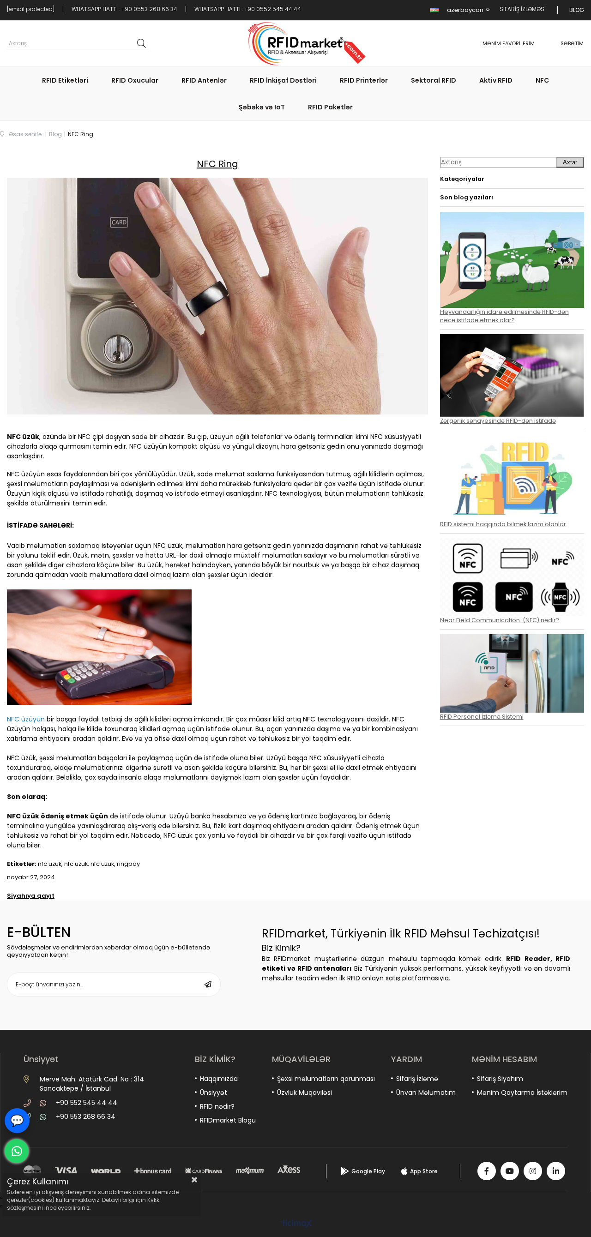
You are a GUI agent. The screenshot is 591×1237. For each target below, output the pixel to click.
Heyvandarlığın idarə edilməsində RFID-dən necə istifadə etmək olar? (504, 316)
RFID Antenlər (204, 80)
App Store (424, 1171)
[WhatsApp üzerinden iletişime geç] (17, 1151)
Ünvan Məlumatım (426, 1092)
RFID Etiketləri (65, 80)
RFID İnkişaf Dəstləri (283, 80)
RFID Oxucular (134, 80)
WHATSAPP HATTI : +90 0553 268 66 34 (124, 9)
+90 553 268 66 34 (85, 1116)
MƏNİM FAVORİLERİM (508, 43)
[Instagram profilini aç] (533, 1171)
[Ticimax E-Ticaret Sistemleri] (295, 1224)
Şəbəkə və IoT (262, 107)
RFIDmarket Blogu (228, 1120)
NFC (542, 80)
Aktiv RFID (496, 80)
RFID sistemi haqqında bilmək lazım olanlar (503, 524)
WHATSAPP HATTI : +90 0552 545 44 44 (247, 9)
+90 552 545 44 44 (86, 1103)
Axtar (570, 162)
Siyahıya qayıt (30, 895)
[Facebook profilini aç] (486, 1171)
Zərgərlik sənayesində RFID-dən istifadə (498, 421)
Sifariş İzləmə (417, 1079)
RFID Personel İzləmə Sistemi (482, 717)
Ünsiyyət (213, 1092)
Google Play (368, 1171)
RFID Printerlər (364, 80)
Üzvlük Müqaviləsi (304, 1092)
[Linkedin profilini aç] (556, 1171)
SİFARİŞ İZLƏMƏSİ (523, 9)
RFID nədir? (217, 1106)
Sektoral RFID (433, 80)
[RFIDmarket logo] (303, 43)
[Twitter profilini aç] (510, 1171)
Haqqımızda (219, 1079)
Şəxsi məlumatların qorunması (326, 1079)
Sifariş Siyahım (500, 1079)
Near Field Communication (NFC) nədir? (499, 620)
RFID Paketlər (330, 107)
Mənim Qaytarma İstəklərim (522, 1092)
